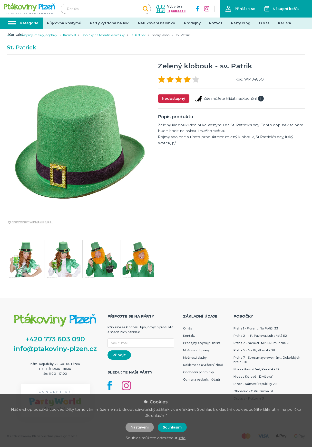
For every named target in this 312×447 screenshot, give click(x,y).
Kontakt (15, 34)
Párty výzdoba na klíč (109, 23)
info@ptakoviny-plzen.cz (55, 349)
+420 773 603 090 (55, 339)
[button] (240, 9)
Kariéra (284, 23)
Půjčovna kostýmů (64, 23)
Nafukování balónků (157, 23)
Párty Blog (240, 23)
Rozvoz (216, 23)
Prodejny (192, 23)
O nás (264, 23)
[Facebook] (197, 9)
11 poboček (176, 11)
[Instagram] (207, 9)
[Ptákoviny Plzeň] (29, 8)
